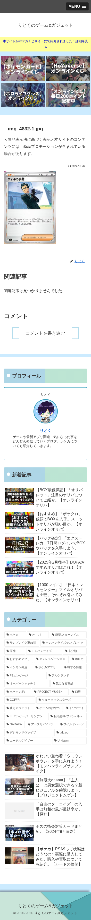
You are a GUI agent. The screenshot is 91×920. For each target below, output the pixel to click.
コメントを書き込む (45, 333)
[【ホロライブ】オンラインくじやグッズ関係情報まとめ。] (23, 95)
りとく (45, 430)
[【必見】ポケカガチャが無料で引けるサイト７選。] (23, 68)
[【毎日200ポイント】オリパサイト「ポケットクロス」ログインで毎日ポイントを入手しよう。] (68, 95)
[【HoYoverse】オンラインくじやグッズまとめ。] (68, 68)
